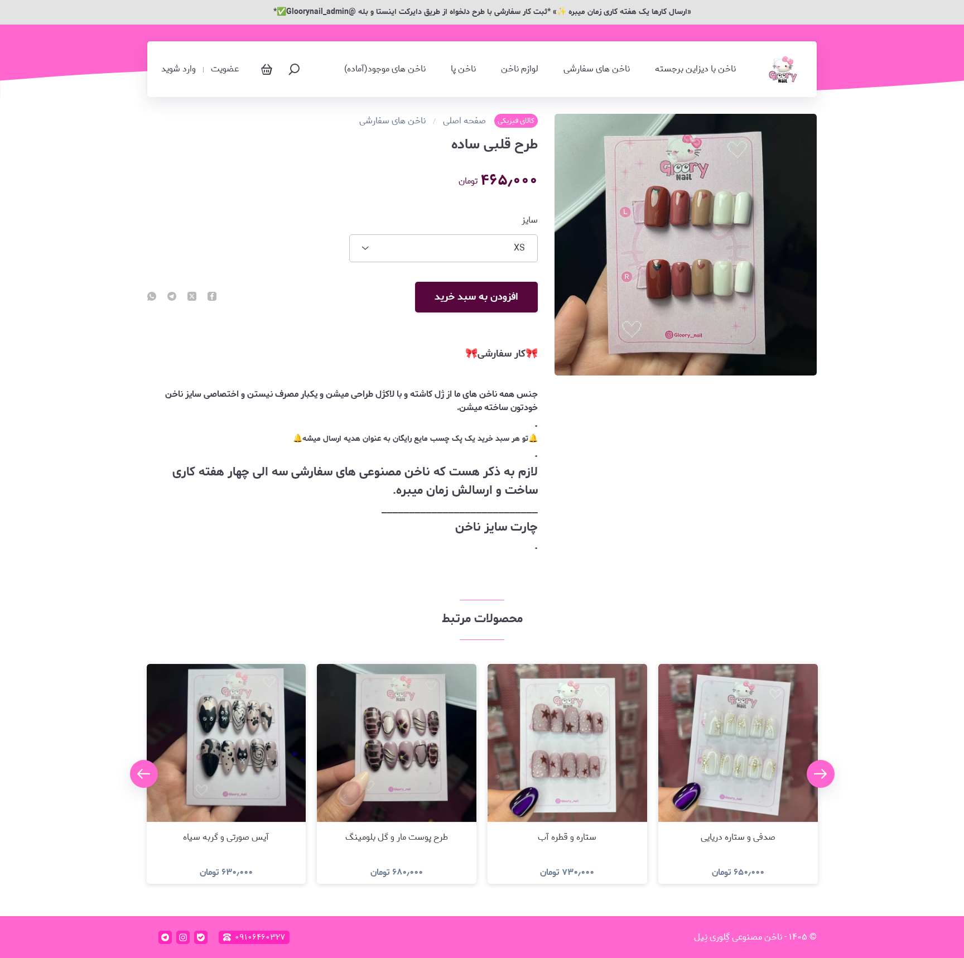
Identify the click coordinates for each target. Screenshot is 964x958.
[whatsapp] (151, 297)
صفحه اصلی (464, 121)
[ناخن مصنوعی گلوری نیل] (783, 69)
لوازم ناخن (519, 69)
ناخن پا (463, 69)
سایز (530, 220)
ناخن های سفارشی (596, 69)
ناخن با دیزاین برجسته (695, 69)
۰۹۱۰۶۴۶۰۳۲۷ (260, 937)
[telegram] (171, 297)
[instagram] (183, 937)
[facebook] (212, 297)
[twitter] (191, 297)
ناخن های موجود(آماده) (385, 69)
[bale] (201, 937)
